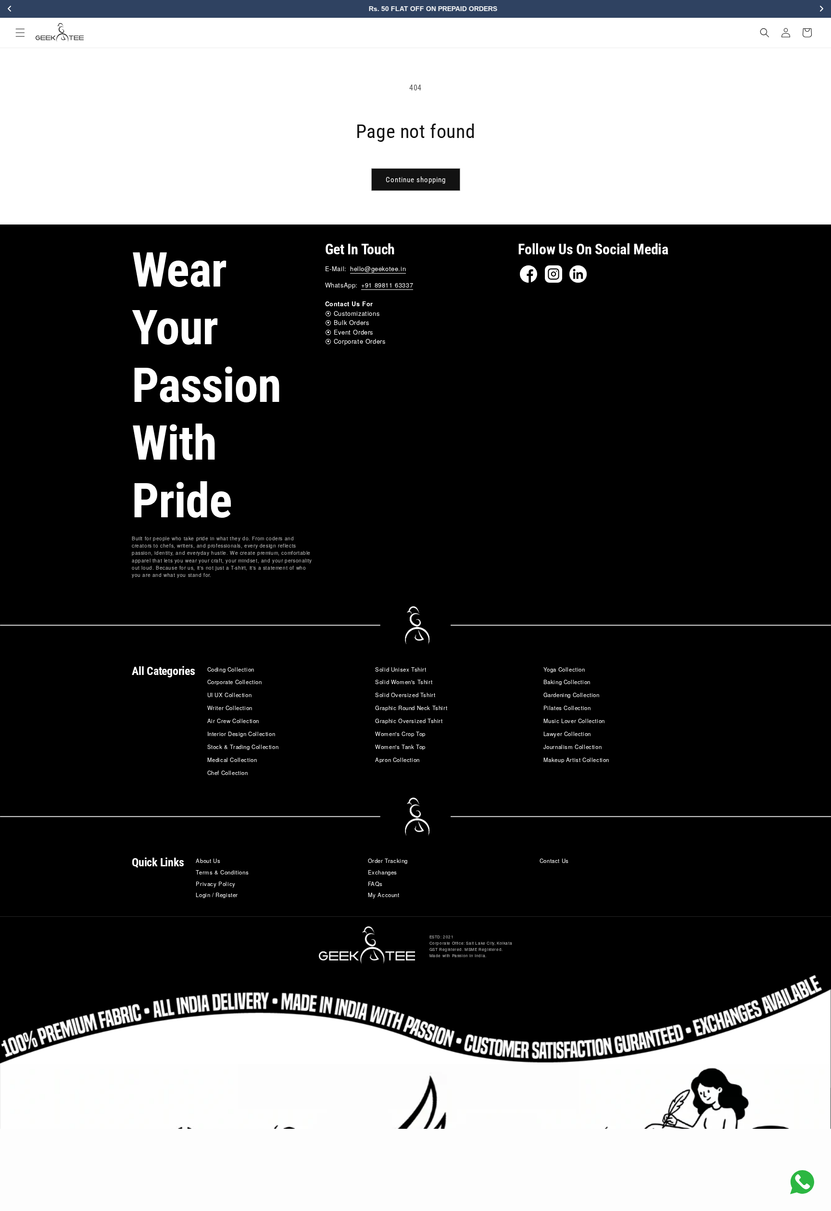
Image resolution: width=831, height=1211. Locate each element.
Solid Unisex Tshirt (400, 669)
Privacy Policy (215, 883)
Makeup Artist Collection (576, 759)
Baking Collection (567, 682)
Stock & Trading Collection (243, 746)
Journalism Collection (572, 746)
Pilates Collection (567, 708)
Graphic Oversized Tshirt (408, 720)
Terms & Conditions (222, 872)
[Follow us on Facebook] (528, 274)
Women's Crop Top (400, 733)
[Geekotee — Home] (367, 944)
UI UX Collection (229, 695)
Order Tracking (388, 860)
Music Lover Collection (574, 720)
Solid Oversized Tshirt (405, 695)
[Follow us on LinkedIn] (578, 274)
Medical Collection (232, 759)
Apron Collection (397, 759)
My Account (384, 895)
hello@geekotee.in (378, 268)
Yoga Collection (564, 669)
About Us (208, 860)
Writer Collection (229, 708)
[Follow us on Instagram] (553, 274)
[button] (20, 32)
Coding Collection (230, 669)
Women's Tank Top (400, 746)
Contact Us (554, 860)
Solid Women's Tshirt (403, 682)
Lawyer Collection (567, 733)
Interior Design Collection (241, 733)
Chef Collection (227, 772)
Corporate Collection (234, 682)
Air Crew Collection (233, 720)
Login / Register (217, 895)
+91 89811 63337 (387, 284)
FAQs (375, 883)
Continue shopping (416, 179)
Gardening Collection (571, 695)
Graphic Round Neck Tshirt (411, 708)
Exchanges (382, 872)
